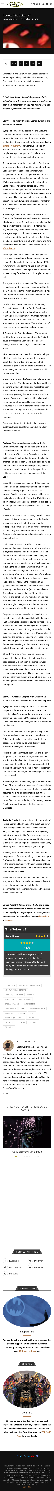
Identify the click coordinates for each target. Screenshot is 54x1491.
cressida (30, 995)
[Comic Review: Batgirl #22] (27, 1132)
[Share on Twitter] (26, 63)
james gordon (29, 1004)
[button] (5, 1136)
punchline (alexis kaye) (14, 1018)
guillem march (25, 999)
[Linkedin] (40, 4)
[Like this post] (15, 63)
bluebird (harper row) (14, 995)
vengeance (9, 1027)
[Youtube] (43, 4)
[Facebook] (31, 4)
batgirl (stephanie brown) (15, 990)
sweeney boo (10, 1022)
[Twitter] (34, 4)
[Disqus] (27, 1197)
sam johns (32, 1018)
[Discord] (47, 4)
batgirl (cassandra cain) (29, 985)
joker (22, 1009)
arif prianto (10, 985)
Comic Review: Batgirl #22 (27, 1152)
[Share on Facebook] (21, 63)
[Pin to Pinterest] (32, 63)
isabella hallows (12, 1004)
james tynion (10, 1009)
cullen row (9, 999)
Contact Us (27, 1487)
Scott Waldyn (11, 19)
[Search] (51, 4)
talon (22, 1022)
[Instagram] (37, 4)
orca (32, 1013)
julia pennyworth (37, 1009)
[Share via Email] (39, 63)
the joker (33, 1022)
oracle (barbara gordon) (15, 1013)
